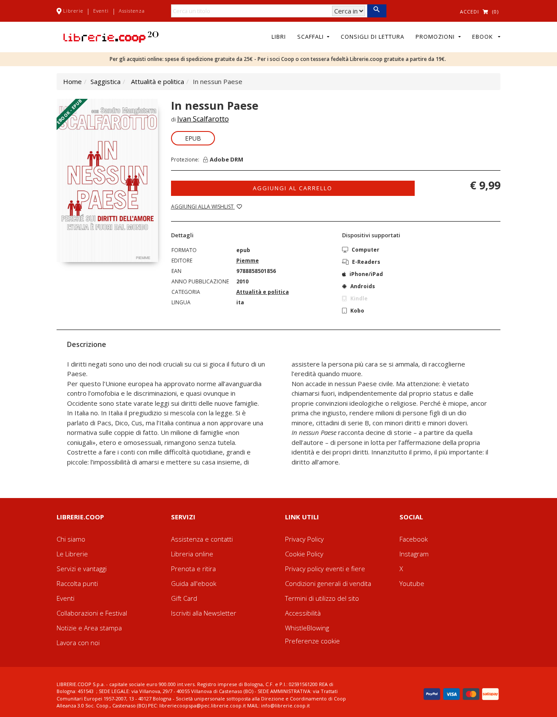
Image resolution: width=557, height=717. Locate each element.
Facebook (413, 539)
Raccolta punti (77, 583)
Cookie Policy (304, 553)
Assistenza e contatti (202, 539)
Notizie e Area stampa (89, 627)
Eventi (101, 10)
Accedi (469, 11)
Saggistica (106, 81)
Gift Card (184, 598)
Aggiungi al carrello (292, 188)
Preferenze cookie (312, 640)
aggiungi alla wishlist (203, 206)
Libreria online (192, 553)
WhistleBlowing (307, 627)
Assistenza (132, 10)
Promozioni (436, 36)
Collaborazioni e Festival (92, 613)
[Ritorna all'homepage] (111, 36)
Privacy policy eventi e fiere (325, 568)
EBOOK (484, 36)
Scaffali (311, 36)
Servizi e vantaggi (82, 568)
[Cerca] (376, 10)
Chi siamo (71, 539)
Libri (279, 36)
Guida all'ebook (193, 583)
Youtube (411, 583)
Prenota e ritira (193, 568)
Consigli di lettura (372, 36)
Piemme (247, 260)
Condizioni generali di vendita (328, 583)
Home (72, 81)
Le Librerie (72, 553)
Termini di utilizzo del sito (322, 598)
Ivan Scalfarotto (203, 119)
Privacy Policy (304, 539)
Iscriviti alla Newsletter (203, 613)
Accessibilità (303, 613)
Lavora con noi (78, 642)
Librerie (73, 10)
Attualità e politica (157, 81)
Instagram (414, 553)
